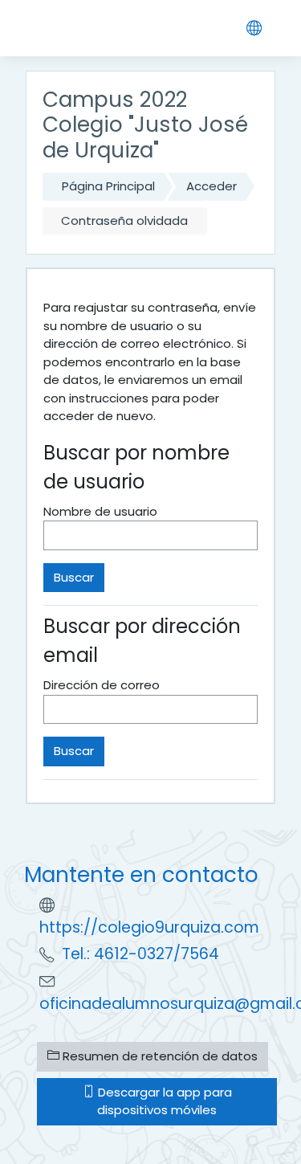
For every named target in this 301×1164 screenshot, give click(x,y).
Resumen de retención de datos (158, 1056)
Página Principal (108, 186)
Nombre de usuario (100, 511)
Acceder (211, 186)
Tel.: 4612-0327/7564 (140, 954)
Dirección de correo (101, 684)
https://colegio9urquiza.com (149, 927)
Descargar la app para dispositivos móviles (163, 1101)
